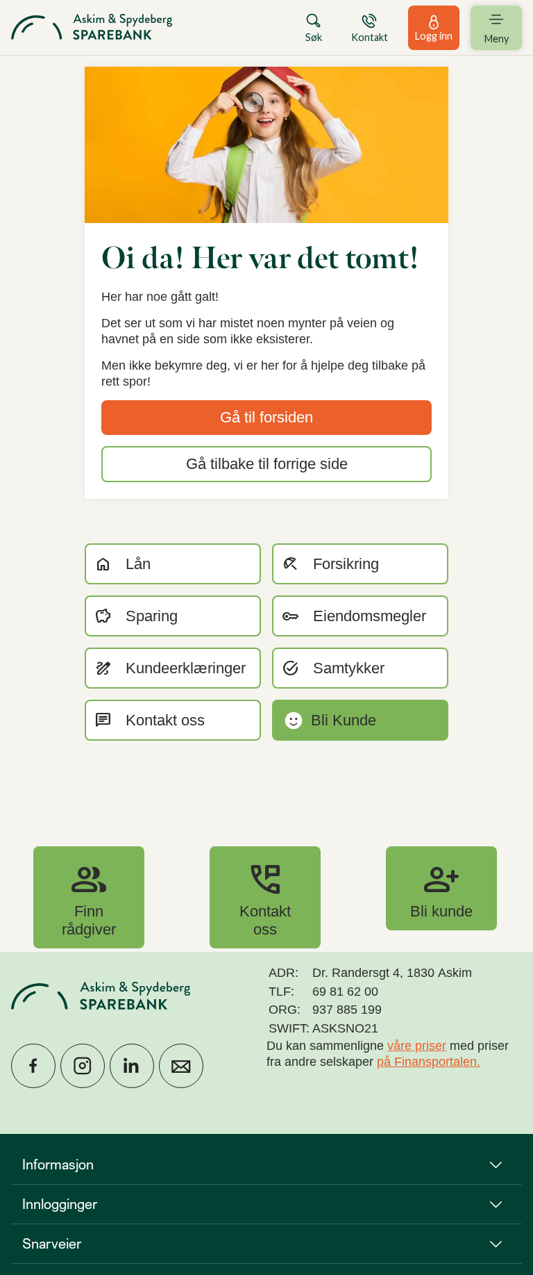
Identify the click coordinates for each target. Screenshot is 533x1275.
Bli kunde (441, 888)
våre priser (416, 1046)
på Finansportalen (427, 1062)
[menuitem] (91, 27)
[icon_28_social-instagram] (82, 1066)
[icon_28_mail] (181, 1066)
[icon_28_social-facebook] (33, 1066)
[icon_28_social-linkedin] (132, 1066)
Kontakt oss (265, 897)
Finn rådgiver (89, 897)
